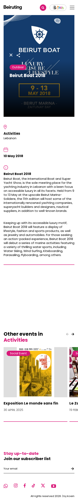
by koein (68, 496)
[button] (72, 334)
